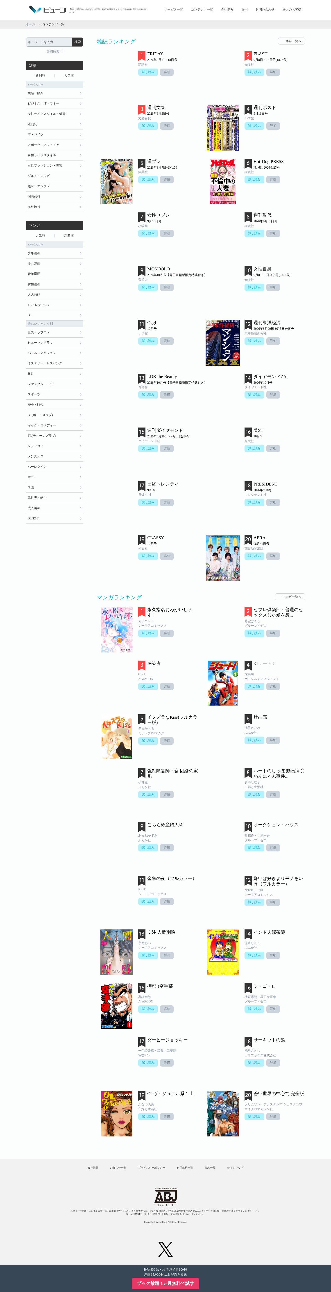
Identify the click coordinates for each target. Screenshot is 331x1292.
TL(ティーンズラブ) (42, 435)
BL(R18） (34, 518)
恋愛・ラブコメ (39, 332)
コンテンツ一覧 (202, 9)
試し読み (148, 72)
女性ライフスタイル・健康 (47, 114)
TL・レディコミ (39, 305)
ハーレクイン (37, 466)
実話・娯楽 (35, 93)
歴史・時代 (35, 404)
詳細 (167, 72)
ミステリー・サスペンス (45, 363)
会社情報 (227, 9)
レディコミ (35, 446)
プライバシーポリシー (151, 1167)
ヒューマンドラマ (40, 342)
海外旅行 (34, 207)
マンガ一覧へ (291, 597)
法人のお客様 (291, 9)
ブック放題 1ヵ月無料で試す (165, 1283)
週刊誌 (32, 124)
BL (30, 315)
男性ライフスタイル (42, 155)
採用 (244, 9)
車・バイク (35, 134)
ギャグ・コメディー (42, 425)
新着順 (69, 235)
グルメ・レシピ (39, 176)
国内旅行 (34, 196)
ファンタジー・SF (40, 384)
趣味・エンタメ (39, 186)
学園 (31, 487)
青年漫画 (34, 274)
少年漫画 (34, 253)
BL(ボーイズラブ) (40, 415)
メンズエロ (35, 456)
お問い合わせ (265, 9)
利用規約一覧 (185, 1167)
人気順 (69, 75)
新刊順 (40, 75)
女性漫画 (34, 284)
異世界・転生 (37, 497)
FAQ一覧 (210, 1167)
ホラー (32, 477)
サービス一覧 (173, 9)
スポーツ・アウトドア (43, 145)
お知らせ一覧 (118, 1167)
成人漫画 (34, 508)
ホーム (30, 24)
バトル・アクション (42, 353)
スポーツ (34, 394)
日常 (31, 373)
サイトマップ (235, 1167)
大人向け (34, 294)
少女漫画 (34, 263)
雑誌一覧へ (293, 41)
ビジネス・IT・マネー (43, 103)
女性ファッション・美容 (45, 165)
